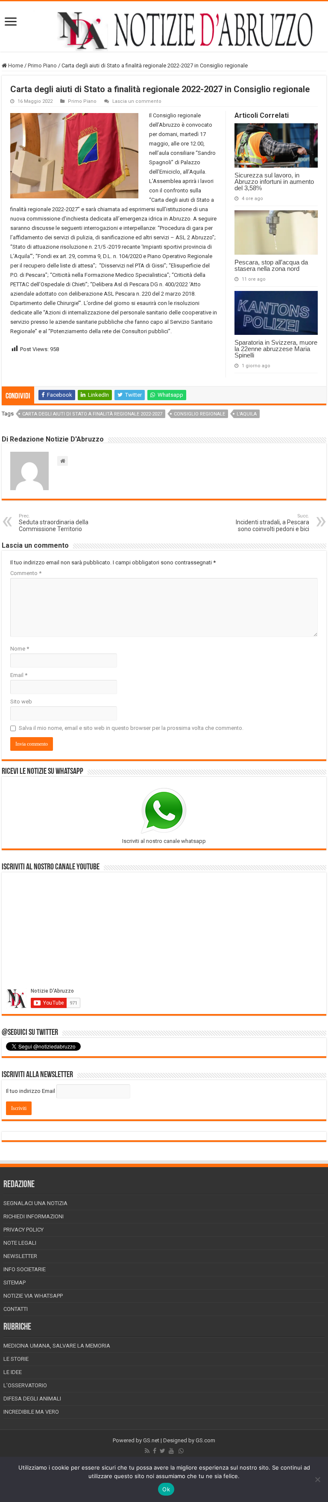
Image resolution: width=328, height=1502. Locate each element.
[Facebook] (154, 1451)
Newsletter (20, 1256)
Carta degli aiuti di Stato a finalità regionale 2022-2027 (92, 414)
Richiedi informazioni (33, 1216)
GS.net (151, 1440)
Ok (166, 1489)
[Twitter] (162, 1451)
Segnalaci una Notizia (35, 1203)
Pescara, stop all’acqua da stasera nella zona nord (271, 265)
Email (18, 675)
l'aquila (247, 414)
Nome (19, 648)
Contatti (15, 1309)
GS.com (205, 1440)
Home (15, 65)
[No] (317, 1479)
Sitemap (14, 1282)
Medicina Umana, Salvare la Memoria (56, 1345)
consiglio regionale (199, 414)
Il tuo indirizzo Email (30, 1091)
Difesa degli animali (32, 1398)
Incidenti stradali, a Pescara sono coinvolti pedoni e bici (272, 522)
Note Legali (19, 1243)
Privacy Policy (23, 1229)
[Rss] (147, 1451)
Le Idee (12, 1372)
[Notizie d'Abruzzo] (164, 31)
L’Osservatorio (25, 1385)
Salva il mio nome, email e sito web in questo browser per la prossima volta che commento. (131, 728)
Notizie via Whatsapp (33, 1296)
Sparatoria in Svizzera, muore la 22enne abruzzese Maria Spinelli (275, 349)
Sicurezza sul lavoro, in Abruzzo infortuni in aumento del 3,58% (274, 181)
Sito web (21, 701)
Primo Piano (42, 65)
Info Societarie (24, 1269)
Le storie (16, 1359)
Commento (25, 573)
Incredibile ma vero (31, 1412)
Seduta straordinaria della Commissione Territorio (53, 522)
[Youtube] (171, 1451)
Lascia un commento (136, 101)
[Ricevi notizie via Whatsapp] (181, 1451)
